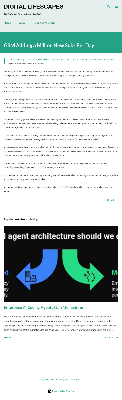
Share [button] (110, 199)
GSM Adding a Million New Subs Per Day (49, 45)
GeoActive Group (45, 22)
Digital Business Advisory (52, 379)
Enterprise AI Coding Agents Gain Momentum (43, 307)
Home (7, 22)
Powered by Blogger (63, 391)
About (23, 22)
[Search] (109, 6)
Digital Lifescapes (34, 6)
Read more (111, 337)
